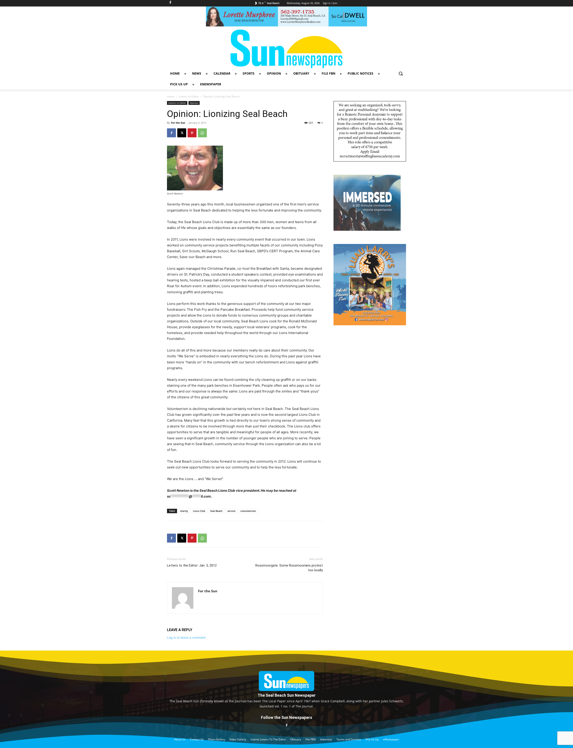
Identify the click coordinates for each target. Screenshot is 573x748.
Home (171, 96)
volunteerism (248, 511)
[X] (181, 132)
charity (184, 511)
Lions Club (199, 511)
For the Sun (178, 122)
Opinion (194, 102)
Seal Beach (216, 511)
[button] (400, 73)
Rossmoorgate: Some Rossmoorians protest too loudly (289, 567)
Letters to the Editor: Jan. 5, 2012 (192, 565)
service (231, 511)
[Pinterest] (192, 132)
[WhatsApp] (202, 132)
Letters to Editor (189, 96)
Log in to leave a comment (186, 637)
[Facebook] (171, 132)
